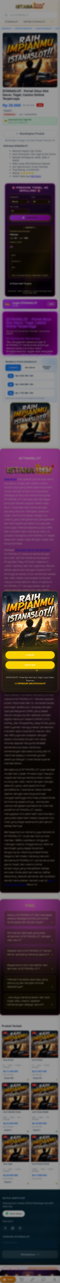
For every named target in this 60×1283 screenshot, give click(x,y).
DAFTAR (30, 665)
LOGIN (30, 655)
